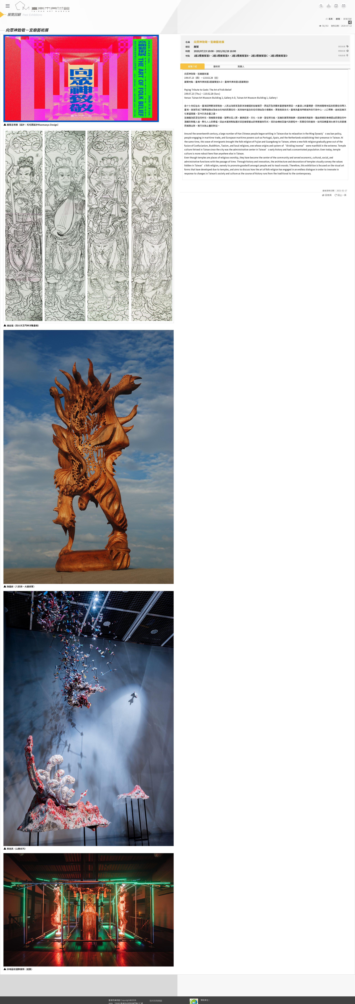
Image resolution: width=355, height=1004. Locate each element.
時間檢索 (342, 51)
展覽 (338, 18)
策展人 (241, 66)
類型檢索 (342, 46)
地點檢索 (342, 55)
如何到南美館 (156, 1000)
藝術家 (216, 66)
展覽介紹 (192, 66)
